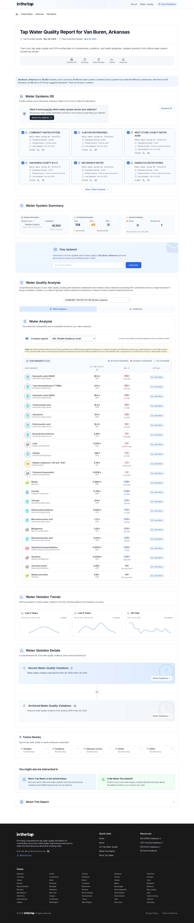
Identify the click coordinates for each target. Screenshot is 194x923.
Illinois (84, 880)
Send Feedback (150, 851)
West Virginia (87, 902)
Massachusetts (23, 886)
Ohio (149, 893)
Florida (117, 877)
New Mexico (22, 893)
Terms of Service (169, 913)
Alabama (20, 874)
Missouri (150, 886)
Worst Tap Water (106, 855)
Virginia (19, 902)
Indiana (117, 880)
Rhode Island (119, 896)
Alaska (51, 874)
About (101, 843)
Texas (84, 899)
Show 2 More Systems (95, 189)
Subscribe (133, 265)
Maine (116, 883)
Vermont (150, 899)
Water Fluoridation (107, 851)
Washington (53, 902)
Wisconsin (118, 902)
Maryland (150, 883)
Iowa (149, 880)
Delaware (85, 877)
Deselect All (166, 108)
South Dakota (22, 899)
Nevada (85, 890)
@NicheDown (26, 855)
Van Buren (51, 14)
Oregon (52, 896)
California (150, 874)
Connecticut (54, 877)
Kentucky (52, 883)
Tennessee (53, 899)
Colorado (20, 877)
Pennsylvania (87, 896)
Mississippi (118, 886)
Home (101, 838)
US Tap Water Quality (108, 847)
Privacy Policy (152, 913)
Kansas (19, 883)
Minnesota (86, 886)
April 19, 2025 (90, 39)
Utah (116, 899)
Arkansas (40, 14)
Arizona (85, 874)
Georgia (150, 877)
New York (53, 893)
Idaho (51, 880)
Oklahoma (21, 896)
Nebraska (53, 890)
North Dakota (119, 893)
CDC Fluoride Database (150, 843)
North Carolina (87, 893)
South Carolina (152, 896)
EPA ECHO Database (149, 847)
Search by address (40, 117)
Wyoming (150, 902)
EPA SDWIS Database (149, 838)
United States (27, 14)
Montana (20, 890)
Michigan (52, 886)
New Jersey (151, 890)
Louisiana (85, 883)
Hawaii (19, 880)
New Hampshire (120, 890)
